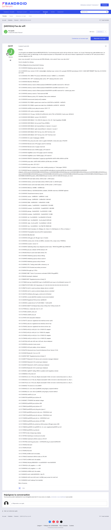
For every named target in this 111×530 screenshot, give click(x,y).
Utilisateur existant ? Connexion (89, 5)
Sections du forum (34, 12)
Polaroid (20, 32)
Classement (60, 12)
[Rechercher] (107, 12)
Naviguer (45, 12)
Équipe (11, 16)
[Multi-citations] (20, 488)
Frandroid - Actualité (9, 12)
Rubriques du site (21, 12)
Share (92, 31)
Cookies (71, 525)
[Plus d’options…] (105, 46)
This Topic (100, 11)
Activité (53, 12)
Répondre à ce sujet (99, 38)
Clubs (30, 16)
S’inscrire (104, 5)
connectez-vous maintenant (58, 497)
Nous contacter (64, 525)
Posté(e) (24, 46)
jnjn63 (12, 30)
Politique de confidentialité (51, 525)
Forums (5, 16)
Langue (39, 525)
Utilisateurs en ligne (21, 16)
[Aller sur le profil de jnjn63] (5, 31)
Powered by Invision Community (55, 527)
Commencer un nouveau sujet (80, 38)
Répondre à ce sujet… (19, 503)
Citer (23, 488)
